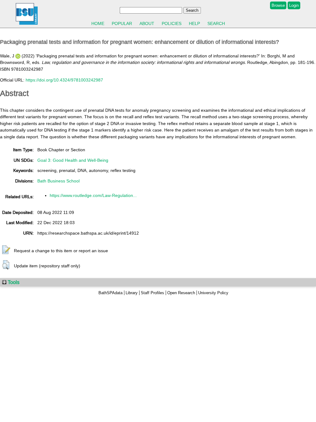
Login (294, 5)
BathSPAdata (110, 292)
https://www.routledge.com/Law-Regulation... (93, 195)
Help (194, 23)
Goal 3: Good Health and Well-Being (72, 160)
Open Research (181, 292)
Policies (171, 23)
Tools (12, 282)
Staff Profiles (152, 292)
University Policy (213, 292)
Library (132, 292)
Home (97, 23)
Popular (122, 23)
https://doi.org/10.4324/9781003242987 (64, 79)
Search (216, 23)
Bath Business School (58, 180)
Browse (278, 5)
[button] (6, 250)
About (146, 23)
